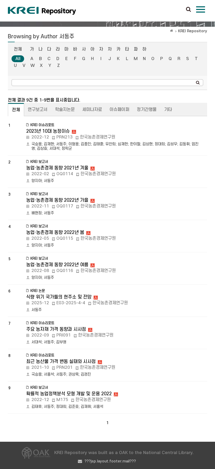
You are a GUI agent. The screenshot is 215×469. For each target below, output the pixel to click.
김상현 (147, 144)
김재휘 (86, 406)
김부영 (61, 342)
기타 (168, 109)
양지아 (36, 181)
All (17, 58)
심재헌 (123, 144)
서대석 (54, 148)
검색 (189, 10)
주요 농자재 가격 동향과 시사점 (56, 329)
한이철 (135, 144)
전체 (18, 49)
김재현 (49, 144)
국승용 (36, 144)
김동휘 (184, 144)
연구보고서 (37, 109)
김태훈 (98, 144)
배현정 (36, 213)
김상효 (42, 148)
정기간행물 (147, 109)
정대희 (160, 144)
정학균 (67, 148)
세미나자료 (92, 109)
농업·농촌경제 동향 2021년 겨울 (57, 168)
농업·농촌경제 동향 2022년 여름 (57, 264)
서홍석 (49, 374)
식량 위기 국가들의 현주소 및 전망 (59, 297)
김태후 (36, 406)
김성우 (172, 144)
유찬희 (110, 144)
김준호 (73, 406)
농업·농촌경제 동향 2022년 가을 (57, 200)
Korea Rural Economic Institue (42, 11)
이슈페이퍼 (119, 109)
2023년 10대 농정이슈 (48, 131)
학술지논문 (65, 109)
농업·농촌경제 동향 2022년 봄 (55, 232)
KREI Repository (192, 31)
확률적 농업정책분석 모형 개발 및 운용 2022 (69, 393)
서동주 (61, 144)
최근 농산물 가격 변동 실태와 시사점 (61, 361)
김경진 (86, 374)
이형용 (73, 144)
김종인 (86, 144)
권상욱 (73, 374)
